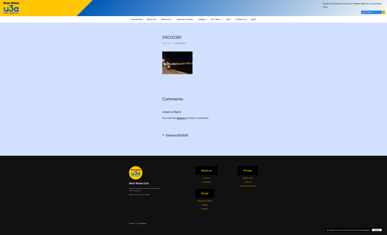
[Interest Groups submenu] (193, 19)
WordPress (142, 223)
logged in (182, 118)
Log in (253, 19)
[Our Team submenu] (221, 19)
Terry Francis (180, 43)
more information (364, 230)
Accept (377, 230)
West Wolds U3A (139, 183)
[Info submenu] (230, 19)
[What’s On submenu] (172, 19)
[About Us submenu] (156, 19)
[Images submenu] (206, 19)
